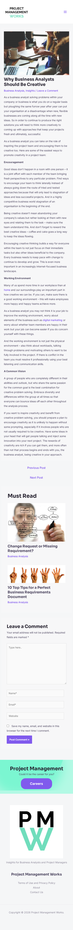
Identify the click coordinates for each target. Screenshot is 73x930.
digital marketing (52, 320)
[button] (36, 783)
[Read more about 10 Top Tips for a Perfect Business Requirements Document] (37, 573)
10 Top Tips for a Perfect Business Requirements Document (29, 592)
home (7, 289)
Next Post (36, 477)
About (36, 887)
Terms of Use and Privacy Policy (36, 882)
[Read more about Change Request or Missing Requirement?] (37, 522)
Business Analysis (14, 90)
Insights (30, 90)
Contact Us (36, 892)
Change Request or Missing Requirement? (33, 548)
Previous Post (36, 468)
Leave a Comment (47, 90)
